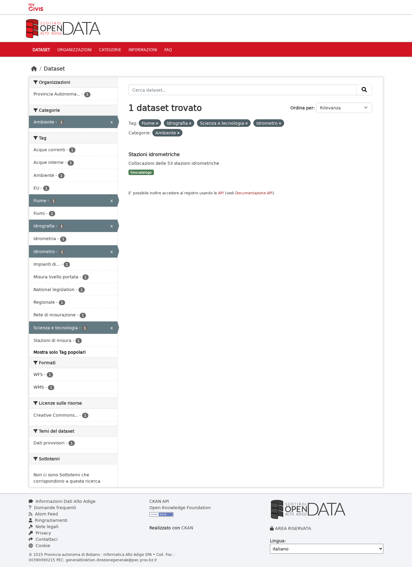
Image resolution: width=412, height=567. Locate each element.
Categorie (110, 49)
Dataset (41, 49)
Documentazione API (254, 193)
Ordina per (301, 108)
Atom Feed (46, 514)
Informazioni (142, 49)
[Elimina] (157, 123)
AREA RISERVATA (293, 528)
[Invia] (364, 89)
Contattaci (46, 539)
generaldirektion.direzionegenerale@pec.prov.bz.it (111, 559)
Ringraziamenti (51, 520)
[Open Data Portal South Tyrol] (63, 28)
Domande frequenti (54, 507)
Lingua (277, 540)
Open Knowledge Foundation (180, 507)
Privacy (42, 533)
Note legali (46, 526)
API (221, 193)
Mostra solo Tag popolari (59, 352)
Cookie (42, 545)
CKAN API (159, 501)
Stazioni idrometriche (154, 154)
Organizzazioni (74, 49)
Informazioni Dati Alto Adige (65, 501)
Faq (168, 49)
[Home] (34, 68)
